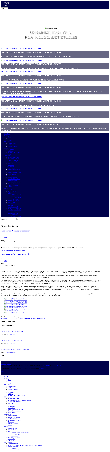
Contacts (6, 2)
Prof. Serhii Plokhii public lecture (16, 231)
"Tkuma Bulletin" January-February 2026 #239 (13, 340)
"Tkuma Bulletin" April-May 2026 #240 (12, 331)
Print (5, 237)
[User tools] (1, 258)
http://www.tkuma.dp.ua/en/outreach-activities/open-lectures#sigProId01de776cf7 (23, 318)
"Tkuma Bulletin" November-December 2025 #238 (15, 349)
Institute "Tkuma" (44, 368)
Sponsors (6, 3)
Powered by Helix (6, 364)
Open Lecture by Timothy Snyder (16, 254)
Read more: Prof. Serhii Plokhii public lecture (13, 250)
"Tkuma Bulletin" (11, 334)
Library (6, 5)
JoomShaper (46, 365)
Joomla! (59, 365)
